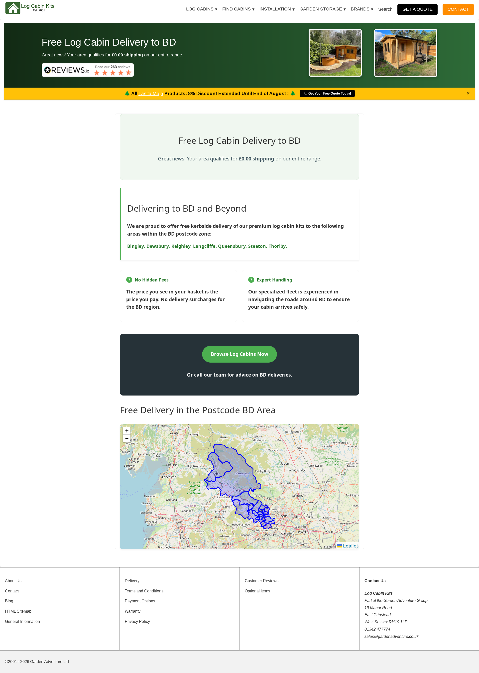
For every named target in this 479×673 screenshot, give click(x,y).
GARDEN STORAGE (321, 8)
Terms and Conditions (144, 591)
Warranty (132, 611)
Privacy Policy (137, 621)
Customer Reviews (261, 581)
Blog (9, 601)
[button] (126, 431)
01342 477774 (377, 629)
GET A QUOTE (417, 9)
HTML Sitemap (18, 611)
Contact (12, 591)
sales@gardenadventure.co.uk (391, 636)
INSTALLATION (275, 8)
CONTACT (458, 9)
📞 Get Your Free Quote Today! (327, 93)
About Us (13, 581)
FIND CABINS (236, 8)
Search (385, 9)
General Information (22, 621)
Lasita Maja (150, 93)
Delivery (132, 581)
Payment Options (140, 601)
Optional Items (257, 591)
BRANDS (360, 8)
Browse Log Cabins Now (239, 354)
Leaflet (350, 545)
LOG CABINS (200, 8)
